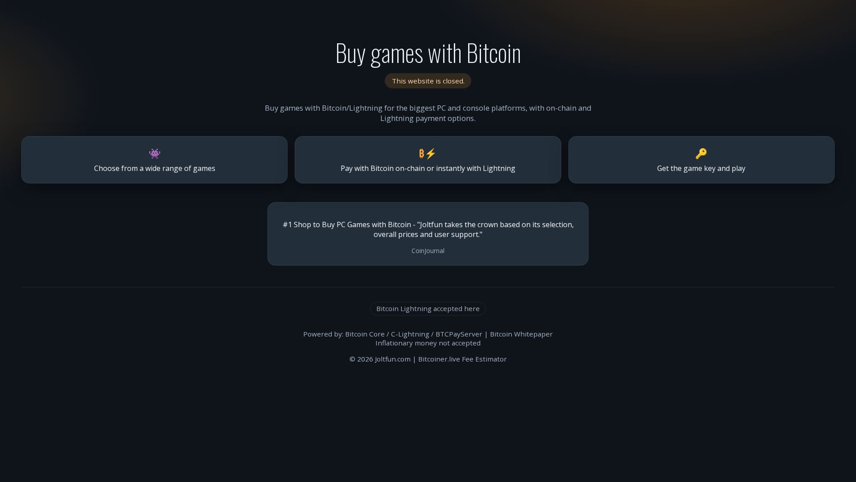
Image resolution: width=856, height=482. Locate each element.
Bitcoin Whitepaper (521, 333)
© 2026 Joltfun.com (380, 358)
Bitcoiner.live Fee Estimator (462, 358)
